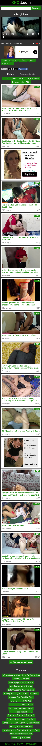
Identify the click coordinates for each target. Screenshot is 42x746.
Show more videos (22, 662)
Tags (13, 744)
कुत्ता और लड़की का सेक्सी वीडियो (21, 686)
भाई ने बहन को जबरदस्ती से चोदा (21, 734)
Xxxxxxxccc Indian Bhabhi (21, 712)
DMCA (20, 744)
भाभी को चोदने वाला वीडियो (11, 675)
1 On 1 (30, 708)
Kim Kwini (34, 693)
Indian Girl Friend (9, 78)
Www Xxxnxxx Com (30, 730)
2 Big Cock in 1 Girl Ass (21, 701)
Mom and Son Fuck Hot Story (21, 697)
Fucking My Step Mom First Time (21, 719)
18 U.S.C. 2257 (31, 744)
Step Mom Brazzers (17, 708)
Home (7, 744)
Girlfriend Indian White (21, 82)
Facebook (23, 69)
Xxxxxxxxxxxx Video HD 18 (21, 704)
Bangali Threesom (10, 723)
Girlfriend (23, 60)
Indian (14, 60)
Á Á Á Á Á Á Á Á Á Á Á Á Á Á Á (21, 715)
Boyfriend (6, 63)
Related (11, 74)
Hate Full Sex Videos (31, 675)
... (12, 63)
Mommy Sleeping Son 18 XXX (15, 693)
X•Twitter (13, 69)
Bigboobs (6, 60)
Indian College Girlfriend (29, 78)
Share (4, 69)
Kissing (32, 60)
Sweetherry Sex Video (21, 737)
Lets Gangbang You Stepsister (21, 690)
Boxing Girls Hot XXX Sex (21, 726)
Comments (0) (27, 74)
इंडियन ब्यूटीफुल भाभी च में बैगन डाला (21, 682)
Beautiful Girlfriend (21, 679)
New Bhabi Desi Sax (11, 730)
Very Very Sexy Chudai (29, 723)
